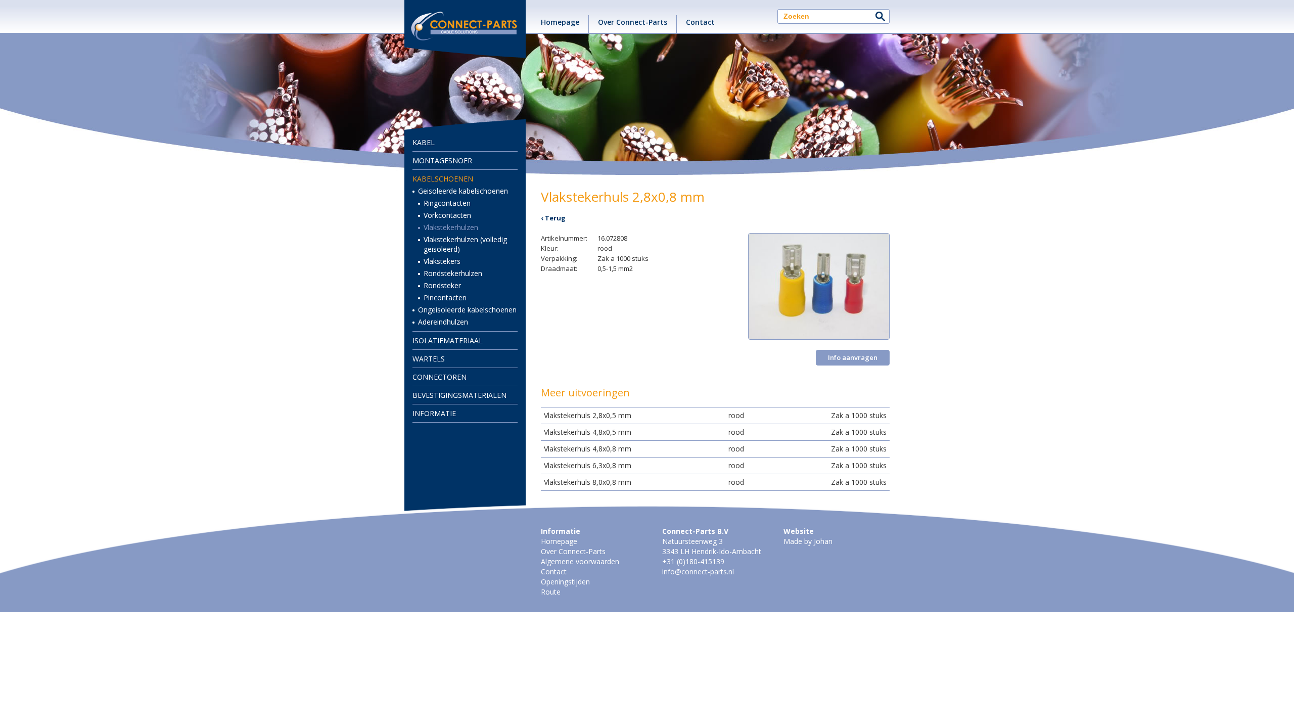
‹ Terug (553, 217)
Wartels (428, 358)
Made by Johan (808, 541)
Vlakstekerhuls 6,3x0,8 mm (587, 465)
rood (736, 415)
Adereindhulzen (443, 322)
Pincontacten (445, 297)
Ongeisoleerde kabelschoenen (467, 309)
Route (551, 592)
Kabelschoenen (442, 179)
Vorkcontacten (447, 215)
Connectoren (439, 377)
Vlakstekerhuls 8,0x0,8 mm (587, 482)
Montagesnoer (442, 160)
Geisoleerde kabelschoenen (463, 191)
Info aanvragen (852, 357)
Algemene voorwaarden (580, 561)
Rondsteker (442, 285)
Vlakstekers (442, 261)
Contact (700, 22)
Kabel (423, 142)
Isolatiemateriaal (447, 340)
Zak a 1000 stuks (859, 415)
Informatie (434, 413)
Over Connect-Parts (632, 22)
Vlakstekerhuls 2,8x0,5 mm (587, 415)
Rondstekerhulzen (453, 273)
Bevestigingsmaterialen (459, 395)
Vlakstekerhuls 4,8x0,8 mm (587, 448)
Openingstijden (565, 581)
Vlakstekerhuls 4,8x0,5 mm (587, 432)
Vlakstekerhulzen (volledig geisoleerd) (465, 244)
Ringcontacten (447, 203)
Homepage (560, 22)
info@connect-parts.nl (698, 571)
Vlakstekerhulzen (451, 227)
